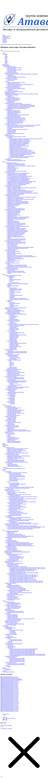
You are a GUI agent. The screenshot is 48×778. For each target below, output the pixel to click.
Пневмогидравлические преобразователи (15, 271)
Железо (11, 278)
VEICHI (9, 638)
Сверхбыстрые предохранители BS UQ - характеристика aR (22, 570)
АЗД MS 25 (9, 539)
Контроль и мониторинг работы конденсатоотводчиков (18, 455)
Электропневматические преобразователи (15, 133)
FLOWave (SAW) (13, 287)
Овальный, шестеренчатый (15, 292)
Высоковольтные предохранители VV (15, 563)
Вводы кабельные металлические (14, 606)
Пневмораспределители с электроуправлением (16, 175)
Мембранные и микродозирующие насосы (15, 310)
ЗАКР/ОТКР (12, 396)
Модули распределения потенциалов (17, 478)
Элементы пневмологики (12, 90)
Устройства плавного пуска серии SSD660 (15, 663)
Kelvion (4, 469)
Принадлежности (13, 358)
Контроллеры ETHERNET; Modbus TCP (18, 484)
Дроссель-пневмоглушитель (13, 196)
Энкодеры (7, 665)
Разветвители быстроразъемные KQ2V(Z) (18, 148)
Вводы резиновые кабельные (13, 608)
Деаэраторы (9, 463)
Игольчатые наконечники (12, 616)
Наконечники (8, 613)
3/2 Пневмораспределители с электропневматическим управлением (21, 105)
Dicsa (6, 57)
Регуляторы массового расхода (11, 370)
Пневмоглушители (11, 96)
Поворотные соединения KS (15, 146)
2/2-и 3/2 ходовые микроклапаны (14, 309)
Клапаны (7, 81)
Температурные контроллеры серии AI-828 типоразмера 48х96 (22, 650)
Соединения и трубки (9, 135)
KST (6, 60)
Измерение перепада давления (16, 288)
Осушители (9, 128)
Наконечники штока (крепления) (14, 422)
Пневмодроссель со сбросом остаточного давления (17, 201)
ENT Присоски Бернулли (12, 408)
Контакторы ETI (8, 552)
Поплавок (12, 293)
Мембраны (12, 322)
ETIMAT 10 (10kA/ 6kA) (12, 532)
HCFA (8, 635)
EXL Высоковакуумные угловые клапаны (15, 409)
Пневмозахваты (10, 423)
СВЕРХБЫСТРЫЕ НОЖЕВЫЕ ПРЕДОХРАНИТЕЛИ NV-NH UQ (23, 569)
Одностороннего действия (15, 357)
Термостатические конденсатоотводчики (15, 461)
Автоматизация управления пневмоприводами (16, 313)
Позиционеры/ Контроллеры (15, 346)
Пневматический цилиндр (12, 355)
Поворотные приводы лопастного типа (15, 121)
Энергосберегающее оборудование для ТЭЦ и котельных (16, 462)
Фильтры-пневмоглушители (13, 97)
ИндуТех (4, 670)
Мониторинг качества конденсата (14, 451)
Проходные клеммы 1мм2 (15, 495)
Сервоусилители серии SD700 (16, 640)
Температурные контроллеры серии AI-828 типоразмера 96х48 (22, 653)
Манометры (9, 95)
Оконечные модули (14, 480)
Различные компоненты (12, 368)
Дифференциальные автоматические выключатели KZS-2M (19, 544)
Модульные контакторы (12, 554)
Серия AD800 (12, 632)
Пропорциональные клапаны (11, 349)
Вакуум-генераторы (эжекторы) (13, 251)
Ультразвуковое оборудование (9, 671)
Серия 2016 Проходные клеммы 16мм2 (15, 512)
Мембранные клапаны (14, 328)
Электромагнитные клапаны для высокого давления (17, 386)
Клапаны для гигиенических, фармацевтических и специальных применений (23, 324)
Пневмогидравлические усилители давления (16, 272)
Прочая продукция (9, 353)
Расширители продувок (12, 464)
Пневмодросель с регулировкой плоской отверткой (17, 202)
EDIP (11, 361)
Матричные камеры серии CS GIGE (17, 660)
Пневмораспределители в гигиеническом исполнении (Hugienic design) (21, 181)
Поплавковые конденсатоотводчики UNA (15, 457)
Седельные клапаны (11, 419)
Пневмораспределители (10, 172)
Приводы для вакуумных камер (13, 260)
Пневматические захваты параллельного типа (16, 119)
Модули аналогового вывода (15, 474)
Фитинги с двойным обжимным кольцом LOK (19, 157)
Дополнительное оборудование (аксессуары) (16, 381)
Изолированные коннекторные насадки (15, 611)
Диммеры (9, 584)
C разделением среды (11, 379)
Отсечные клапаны (11, 330)
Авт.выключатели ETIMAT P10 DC (14, 534)
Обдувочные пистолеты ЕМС (13, 438)
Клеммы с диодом (11, 491)
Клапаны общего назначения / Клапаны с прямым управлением (20, 84)
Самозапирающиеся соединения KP (17, 155)
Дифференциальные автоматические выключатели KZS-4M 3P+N (20, 545)
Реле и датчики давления (12, 244)
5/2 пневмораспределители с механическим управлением (18, 178)
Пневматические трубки (12, 439)
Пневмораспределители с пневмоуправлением (16, 184)
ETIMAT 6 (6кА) (10, 533)
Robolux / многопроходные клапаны (17, 325)
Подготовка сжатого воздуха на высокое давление (17, 129)
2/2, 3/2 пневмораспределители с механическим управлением (19, 176)
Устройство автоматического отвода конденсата (17, 170)
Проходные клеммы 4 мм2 (15, 504)
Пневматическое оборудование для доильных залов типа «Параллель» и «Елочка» (21, 93)
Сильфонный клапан (14, 329)
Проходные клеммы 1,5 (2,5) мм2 (16, 497)
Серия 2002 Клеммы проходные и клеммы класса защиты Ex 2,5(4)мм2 (21, 498)
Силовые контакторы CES (12, 560)
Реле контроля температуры (13, 596)
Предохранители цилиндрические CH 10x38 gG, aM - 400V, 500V (23, 574)
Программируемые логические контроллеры (16, 242)
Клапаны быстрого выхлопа (13, 100)
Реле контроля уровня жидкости (13, 598)
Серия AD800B (13, 633)
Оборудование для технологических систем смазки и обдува (19, 266)
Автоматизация (8, 471)
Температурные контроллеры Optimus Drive (14, 643)
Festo (4, 443)
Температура (10, 300)
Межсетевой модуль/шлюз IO (13, 373)
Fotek (6, 58)
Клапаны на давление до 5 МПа (13, 188)
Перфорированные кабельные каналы (12, 620)
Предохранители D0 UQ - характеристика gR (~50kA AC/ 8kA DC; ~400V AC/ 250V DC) (27, 568)
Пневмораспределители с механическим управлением (18, 183)
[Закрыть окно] (24, 752)
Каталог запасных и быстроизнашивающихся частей (15, 307)
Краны (8, 436)
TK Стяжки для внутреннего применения (15, 623)
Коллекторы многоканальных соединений (15, 233)
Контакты (5, 41)
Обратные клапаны (11, 101)
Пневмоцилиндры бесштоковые (13, 214)
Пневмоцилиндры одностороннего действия (16, 224)
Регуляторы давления (11, 131)
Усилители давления (11, 169)
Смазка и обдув (8, 134)
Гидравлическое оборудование (11, 268)
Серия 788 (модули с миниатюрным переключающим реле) (19, 517)
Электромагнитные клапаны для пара (15, 388)
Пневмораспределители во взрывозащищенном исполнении (19, 182)
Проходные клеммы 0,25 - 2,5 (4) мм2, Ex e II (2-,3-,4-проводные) (23, 501)
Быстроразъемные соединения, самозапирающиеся (17, 230)
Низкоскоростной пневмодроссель (14, 200)
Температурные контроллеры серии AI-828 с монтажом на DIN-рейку (24, 648)
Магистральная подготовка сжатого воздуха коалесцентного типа (20, 126)
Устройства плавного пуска (10, 662)
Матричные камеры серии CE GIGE (17, 658)
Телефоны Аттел (8, 669)
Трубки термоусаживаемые (10, 624)
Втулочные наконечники (12, 615)
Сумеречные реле (11, 599)
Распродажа (5, 54)
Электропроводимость (14, 282)
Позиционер (12, 318)
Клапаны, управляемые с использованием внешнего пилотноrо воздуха (21, 187)
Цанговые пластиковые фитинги (14, 442)
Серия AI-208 (10, 644)
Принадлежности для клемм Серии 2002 (18, 500)
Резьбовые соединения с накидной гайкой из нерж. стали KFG (22, 152)
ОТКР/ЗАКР (12, 314)
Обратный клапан (11, 206)
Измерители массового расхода (13, 371)
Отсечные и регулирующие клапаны (12, 312)
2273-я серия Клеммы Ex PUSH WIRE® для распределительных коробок (22, 525)
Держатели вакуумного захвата (13, 415)
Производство (5, 37)
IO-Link (11, 364)
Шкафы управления (14, 319)
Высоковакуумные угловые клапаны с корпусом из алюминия (19, 255)
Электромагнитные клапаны (11, 376)
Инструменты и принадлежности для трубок (16, 136)
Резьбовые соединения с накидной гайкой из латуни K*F (21, 151)
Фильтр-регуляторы (11, 132)
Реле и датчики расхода (12, 245)
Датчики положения (11, 76)
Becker (6, 56)
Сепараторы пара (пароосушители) (14, 466)
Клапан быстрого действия (12, 205)
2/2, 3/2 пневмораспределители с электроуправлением (18, 173)
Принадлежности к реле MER (16, 591)
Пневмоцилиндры (8, 109)
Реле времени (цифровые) (12, 593)
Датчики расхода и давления (11, 78)
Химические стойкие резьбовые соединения (16, 239)
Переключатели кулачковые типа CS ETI (13, 561)
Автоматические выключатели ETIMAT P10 (16, 535)
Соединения (9, 137)
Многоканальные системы (15, 279)
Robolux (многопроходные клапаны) (17, 332)
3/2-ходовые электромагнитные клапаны (15, 378)
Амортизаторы (10, 74)
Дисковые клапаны (14, 333)
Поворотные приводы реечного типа (14, 122)
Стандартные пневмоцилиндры (13, 116)
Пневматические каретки (12, 113)
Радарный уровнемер (14, 305)
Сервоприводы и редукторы (10, 637)
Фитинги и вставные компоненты (14, 369)
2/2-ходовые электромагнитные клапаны (15, 377)
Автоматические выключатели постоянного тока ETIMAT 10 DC (20, 536)
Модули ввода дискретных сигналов (17, 475)
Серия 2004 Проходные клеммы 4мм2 (15, 502)
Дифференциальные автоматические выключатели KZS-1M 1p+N (20, 543)
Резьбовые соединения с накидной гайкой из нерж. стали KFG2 (22, 153)
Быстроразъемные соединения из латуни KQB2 (19, 139)
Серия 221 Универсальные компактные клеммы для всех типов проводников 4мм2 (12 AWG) (26, 526)
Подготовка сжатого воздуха (11, 124)
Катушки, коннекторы (11, 417)
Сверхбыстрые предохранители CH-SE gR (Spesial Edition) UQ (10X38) (24, 572)
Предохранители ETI (9, 562)
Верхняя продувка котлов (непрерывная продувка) (17, 448)
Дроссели (9, 434)
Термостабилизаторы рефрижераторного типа (16, 160)
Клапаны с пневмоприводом (13, 86)
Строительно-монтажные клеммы (12, 524)
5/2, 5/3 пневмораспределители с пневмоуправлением (18, 179)
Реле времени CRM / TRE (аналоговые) (15, 594)
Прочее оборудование (11, 71)
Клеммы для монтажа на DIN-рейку (12, 490)
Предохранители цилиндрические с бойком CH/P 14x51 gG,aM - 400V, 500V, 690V (26, 581)
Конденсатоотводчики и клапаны (12, 453)
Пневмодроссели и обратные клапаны (12, 98)
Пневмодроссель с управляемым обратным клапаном (18, 203)
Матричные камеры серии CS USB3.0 (17, 661)
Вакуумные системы (11, 254)
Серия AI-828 (10, 647)
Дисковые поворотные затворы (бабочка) (18, 334)
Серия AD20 (12, 631)
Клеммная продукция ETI (10, 546)
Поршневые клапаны (11, 418)
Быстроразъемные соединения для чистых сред (16, 228)
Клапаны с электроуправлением (13, 186)
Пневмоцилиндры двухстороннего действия (16, 223)
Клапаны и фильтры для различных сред (13, 185)
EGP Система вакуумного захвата (14, 407)
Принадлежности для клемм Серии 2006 (18, 506)
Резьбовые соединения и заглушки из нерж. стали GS (20, 150)
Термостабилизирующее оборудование (13, 159)
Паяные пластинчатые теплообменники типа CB (15, 468)
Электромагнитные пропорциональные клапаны (17, 351)
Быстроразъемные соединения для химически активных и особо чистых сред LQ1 (26, 138)
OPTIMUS (9, 629)
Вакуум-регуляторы (11, 252)
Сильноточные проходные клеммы (14, 515)
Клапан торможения (11, 207)
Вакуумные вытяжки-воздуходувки (14, 67)
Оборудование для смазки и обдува (12, 262)
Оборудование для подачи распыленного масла (16, 264)
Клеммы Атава (6, 64)
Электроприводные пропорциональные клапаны (17, 352)
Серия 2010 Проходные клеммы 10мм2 (15, 509)
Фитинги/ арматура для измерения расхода (18, 298)
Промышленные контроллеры (11, 634)
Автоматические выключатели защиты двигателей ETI (16, 537)
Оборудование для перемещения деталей (15, 258)
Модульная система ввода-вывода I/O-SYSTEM (17, 472)
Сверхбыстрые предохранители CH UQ (18, 571)
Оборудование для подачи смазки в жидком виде (17, 265)
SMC (6, 62)
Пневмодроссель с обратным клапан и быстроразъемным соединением (21, 197)
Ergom (4, 600)
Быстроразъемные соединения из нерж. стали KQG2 (20, 140)
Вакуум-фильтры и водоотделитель (14, 253)
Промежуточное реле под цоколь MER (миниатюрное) (18, 590)
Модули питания (13, 477)
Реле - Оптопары (8, 516)
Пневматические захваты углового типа (15, 120)
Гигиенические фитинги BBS (13, 354)
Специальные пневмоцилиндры (13, 115)
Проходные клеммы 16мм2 (15, 514)
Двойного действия (14, 356)
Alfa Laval (5, 467)
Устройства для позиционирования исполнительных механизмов (20, 247)
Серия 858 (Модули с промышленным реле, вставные (18, 520)
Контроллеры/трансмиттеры (13, 285)
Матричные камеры (11, 657)
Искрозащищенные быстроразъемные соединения (17, 231)
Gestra (4, 446)
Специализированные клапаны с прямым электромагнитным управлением (22, 192)
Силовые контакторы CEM (12, 559)
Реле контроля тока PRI (12, 597)
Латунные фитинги (11, 437)
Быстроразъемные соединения (13, 227)
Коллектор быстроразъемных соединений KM (19, 143)
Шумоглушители (13, 323)
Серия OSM (9, 642)
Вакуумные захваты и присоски (13, 412)
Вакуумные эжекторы (11, 70)
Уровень (9, 301)
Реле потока (12, 294)
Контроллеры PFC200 (14, 482)
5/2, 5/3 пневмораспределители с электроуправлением (18, 180)
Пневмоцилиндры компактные (13, 212)
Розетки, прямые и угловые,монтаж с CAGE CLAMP (18, 488)
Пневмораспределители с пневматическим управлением (18, 107)
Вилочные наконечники (12, 614)
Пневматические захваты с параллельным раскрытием (18, 216)
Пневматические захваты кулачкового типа (16, 118)
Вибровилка (12, 302)
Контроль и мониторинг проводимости (15, 449)
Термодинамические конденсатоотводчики (16, 460)
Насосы (9, 263)
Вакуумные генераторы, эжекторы (14, 410)
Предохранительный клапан (13, 167)
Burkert (4, 274)
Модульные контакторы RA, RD (16, 558)
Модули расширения (14, 479)
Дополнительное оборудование (13, 320)
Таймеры (11, 383)
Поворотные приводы (11, 215)
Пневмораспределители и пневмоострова (13, 103)
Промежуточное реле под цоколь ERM (15, 587)
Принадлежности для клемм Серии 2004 (18, 503)
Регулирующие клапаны (12, 341)
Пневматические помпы (10, 92)
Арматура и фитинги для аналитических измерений (17, 283)
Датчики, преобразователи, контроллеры (13, 275)
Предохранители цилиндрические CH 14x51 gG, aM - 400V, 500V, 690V (24, 575)
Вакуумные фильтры (11, 414)
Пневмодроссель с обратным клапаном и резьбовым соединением (20, 199)
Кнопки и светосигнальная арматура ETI (13, 550)
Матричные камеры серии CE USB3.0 (17, 659)
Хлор (11, 281)
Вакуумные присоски (11, 68)
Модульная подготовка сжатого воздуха (15, 127)
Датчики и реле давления (12, 79)
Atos (6, 55)
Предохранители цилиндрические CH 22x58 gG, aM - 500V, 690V (23, 576)
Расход (8, 286)
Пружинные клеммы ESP (12, 549)
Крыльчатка (12, 290)
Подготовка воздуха (9, 431)
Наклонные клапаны (14, 336)
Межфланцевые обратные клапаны (14, 456)
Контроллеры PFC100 (14, 485)
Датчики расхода (10, 80)
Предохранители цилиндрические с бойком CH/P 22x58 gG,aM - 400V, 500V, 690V (26, 582)
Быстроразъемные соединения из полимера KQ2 (19, 142)
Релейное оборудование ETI (10, 583)
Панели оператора (8, 626)
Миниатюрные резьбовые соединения (17, 144)
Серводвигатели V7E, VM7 (15, 639)
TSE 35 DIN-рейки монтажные (13, 602)
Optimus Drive (5, 625)
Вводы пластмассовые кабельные (14, 607)
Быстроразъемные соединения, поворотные (16, 229)
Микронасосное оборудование (13, 311)
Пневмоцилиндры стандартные (13, 211)
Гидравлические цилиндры (12, 269)
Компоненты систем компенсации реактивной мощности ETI (17, 551)
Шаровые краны (13, 340)
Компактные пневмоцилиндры (13, 111)
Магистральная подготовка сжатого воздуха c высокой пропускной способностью (23, 125)
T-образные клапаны (14, 326)
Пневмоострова (13, 317)
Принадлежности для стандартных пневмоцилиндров (18, 114)
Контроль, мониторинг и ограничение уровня (16, 450)
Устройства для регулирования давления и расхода (17, 248)
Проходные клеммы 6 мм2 (15, 508)
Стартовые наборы (13, 486)
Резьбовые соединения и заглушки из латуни (19, 149)
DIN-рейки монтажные (9, 601)
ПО (10, 366)
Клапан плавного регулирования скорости (15, 208)
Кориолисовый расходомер (15, 289)
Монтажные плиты (11, 427)
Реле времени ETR (11, 595)
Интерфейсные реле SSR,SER (13, 585)
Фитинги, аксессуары (9, 432)
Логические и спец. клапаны (13, 426)
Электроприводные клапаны (11, 389)
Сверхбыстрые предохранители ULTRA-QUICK (17, 566)
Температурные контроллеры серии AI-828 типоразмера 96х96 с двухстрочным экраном (27, 654)
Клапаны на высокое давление (13, 83)
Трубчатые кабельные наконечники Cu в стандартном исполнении (20, 618)
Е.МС (4, 404)
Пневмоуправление (14, 337)
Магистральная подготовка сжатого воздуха (16, 163)
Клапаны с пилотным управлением (14, 85)
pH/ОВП (11, 277)
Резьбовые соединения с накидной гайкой (15, 236)
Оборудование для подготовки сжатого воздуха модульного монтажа (21, 165)
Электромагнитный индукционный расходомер (19, 299)
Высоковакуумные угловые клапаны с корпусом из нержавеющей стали (21, 256)
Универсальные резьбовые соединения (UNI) (16, 238)
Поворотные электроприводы (13, 222)
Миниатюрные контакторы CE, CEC (14, 553)
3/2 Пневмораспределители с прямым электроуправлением (19, 104)
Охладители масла (11, 270)
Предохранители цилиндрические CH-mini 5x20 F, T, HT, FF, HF (23, 578)
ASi (10, 360)
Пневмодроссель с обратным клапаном (15, 198)
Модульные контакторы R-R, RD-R (17, 557)
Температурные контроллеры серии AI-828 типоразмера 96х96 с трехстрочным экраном (27, 655)
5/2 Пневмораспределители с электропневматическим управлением (21, 106)
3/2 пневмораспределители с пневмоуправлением (17, 177)
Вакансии (5, 40)
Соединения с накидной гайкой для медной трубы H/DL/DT (22, 156)
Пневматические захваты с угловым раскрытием (17, 217)
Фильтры (9, 273)
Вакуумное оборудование (10, 66)
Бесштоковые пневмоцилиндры (13, 110)
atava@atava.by (13, 718)
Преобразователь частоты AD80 (16, 630)
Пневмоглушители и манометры (11, 94)
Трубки (8, 158)
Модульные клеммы (11, 493)
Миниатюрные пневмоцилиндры (14, 112)
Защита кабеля (8, 609)
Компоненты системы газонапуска (14, 257)
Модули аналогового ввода (15, 473)
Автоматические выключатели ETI (12, 530)
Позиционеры (10, 89)
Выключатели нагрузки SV (10, 540)
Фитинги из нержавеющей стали (14, 441)
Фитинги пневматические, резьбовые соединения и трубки (17, 226)
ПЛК (8, 481)
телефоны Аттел (6, 668)
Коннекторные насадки (10, 610)
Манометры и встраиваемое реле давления (16, 164)
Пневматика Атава (6, 65)
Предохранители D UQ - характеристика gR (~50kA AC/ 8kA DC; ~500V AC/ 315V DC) (27, 567)
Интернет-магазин (6, 38)
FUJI (6, 59)
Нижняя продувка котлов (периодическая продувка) (17, 452)
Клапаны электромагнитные (11, 416)
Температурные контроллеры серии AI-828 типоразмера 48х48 (22, 649)
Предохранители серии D (12, 564)
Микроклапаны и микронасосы (11, 308)
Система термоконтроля (12, 246)
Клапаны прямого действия (13, 454)
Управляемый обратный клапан (13, 204)
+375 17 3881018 (6, 718)
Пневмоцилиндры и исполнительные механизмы (15, 209)
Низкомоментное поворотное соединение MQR (19, 145)
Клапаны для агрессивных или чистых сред (16, 82)
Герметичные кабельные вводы (11, 605)
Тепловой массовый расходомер (16, 295)
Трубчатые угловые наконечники (14, 619)
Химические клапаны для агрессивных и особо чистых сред (19, 191)
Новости (4, 42)
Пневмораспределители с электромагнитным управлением (19, 430)
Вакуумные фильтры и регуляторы (14, 69)
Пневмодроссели (10, 102)
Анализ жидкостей (11, 276)
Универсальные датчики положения (14, 225)
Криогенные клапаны (11, 385)
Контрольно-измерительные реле (14, 586)
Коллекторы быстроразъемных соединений (16, 232)
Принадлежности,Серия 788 (15, 518)
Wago (4, 470)
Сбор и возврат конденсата (12, 465)
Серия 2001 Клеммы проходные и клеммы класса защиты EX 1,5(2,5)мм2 (22, 496)
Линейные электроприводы (13, 221)
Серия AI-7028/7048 (11, 646)
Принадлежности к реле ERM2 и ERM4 (18, 588)
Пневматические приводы (10, 420)
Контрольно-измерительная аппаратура (13, 87)
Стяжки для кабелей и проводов (11, 622)
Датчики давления (11, 433)
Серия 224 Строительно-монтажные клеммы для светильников (20, 528)
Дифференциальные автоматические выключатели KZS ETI (17, 542)
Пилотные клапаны (14, 316)
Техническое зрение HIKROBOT (11, 656)
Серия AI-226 (10, 645)
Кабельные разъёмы (14, 382)
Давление (9, 284)
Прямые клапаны (13, 338)
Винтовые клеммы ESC (12, 547)
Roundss (9, 666)
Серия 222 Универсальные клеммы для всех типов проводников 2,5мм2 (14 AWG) (23, 527)
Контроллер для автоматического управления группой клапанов (20, 190)
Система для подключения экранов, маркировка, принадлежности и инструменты (21, 523)
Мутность (12, 280)
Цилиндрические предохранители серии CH (16, 573)
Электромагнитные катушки (15, 384)
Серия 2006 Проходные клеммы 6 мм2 (15, 505)
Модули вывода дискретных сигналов (17, 476)
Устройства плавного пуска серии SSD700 (15, 664)
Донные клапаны (13, 327)
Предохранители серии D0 (12, 565)
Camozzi (4, 444)
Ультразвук (12, 297)
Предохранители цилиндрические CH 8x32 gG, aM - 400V (21, 577)
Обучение (5, 39)
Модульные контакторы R (15, 556)
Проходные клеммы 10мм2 (15, 511)
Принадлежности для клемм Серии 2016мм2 (19, 513)
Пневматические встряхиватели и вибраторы (16, 77)
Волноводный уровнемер (15, 303)
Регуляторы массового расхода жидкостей (15, 375)
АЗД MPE (9, 538)
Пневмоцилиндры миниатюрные (14, 210)
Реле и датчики (10, 261)
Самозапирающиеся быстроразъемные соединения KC (21, 154)
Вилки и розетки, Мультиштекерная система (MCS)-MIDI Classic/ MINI (19, 487)
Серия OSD (9, 641)
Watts (6, 63)
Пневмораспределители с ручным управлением (17, 108)
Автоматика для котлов (10, 447)
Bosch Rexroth (5, 445)
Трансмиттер (12, 296)
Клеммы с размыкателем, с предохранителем (16, 492)
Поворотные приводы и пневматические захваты (15, 117)
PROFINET (12, 365)
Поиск (4, 35)
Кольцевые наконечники (12, 617)
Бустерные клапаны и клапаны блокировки (16, 88)
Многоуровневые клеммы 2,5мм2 (16, 499)
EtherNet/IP (12, 362)
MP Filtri (6, 61)
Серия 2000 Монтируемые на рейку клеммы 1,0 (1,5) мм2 (18, 494)
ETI (3, 529)
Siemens (4, 667)
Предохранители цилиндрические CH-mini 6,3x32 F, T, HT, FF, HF (23, 580)
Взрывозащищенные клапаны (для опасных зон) (17, 380)
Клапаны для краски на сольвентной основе (16, 189)
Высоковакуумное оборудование (11, 72)
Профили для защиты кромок (11, 621)
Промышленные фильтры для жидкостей (15, 193)
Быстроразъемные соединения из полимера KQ (19, 141)
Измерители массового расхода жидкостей (15, 372)
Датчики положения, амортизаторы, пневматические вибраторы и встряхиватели (21, 73)
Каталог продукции (7, 36)
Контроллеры (10, 350)
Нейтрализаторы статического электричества (14, 91)
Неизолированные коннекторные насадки (15, 612)
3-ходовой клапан (13, 331)
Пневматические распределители (11, 425)
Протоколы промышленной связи (14, 359)
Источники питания (9, 489)
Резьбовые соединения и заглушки (14, 235)
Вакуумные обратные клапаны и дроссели (15, 413)
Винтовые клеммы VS (11, 548)
